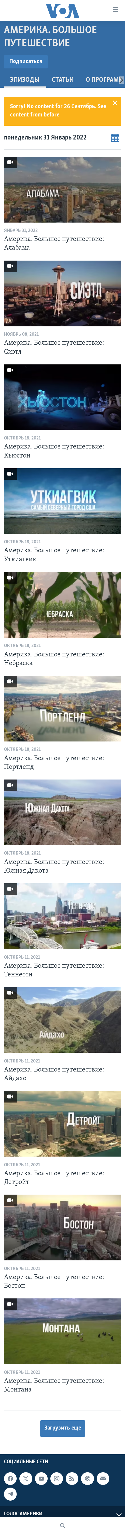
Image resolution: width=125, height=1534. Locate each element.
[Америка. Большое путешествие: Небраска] (62, 605)
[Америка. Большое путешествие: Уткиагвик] (62, 501)
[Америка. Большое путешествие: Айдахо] (62, 1020)
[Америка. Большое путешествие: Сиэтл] (62, 293)
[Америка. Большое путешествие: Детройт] (62, 1124)
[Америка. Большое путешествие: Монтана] (62, 1331)
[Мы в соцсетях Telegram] (10, 1494)
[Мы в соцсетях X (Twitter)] (25, 1478)
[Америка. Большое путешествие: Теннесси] (62, 916)
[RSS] (72, 1478)
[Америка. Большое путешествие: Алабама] (62, 190)
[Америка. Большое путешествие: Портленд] (62, 708)
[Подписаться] (103, 1478)
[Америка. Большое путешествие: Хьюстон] (62, 397)
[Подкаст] (87, 1478)
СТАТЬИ (63, 80)
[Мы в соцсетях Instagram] (56, 1478)
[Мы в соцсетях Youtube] (41, 1478)
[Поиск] (63, 1525)
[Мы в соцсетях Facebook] (10, 1478)
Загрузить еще (62, 1428)
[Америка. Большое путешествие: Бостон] (62, 1227)
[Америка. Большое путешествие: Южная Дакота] (62, 812)
